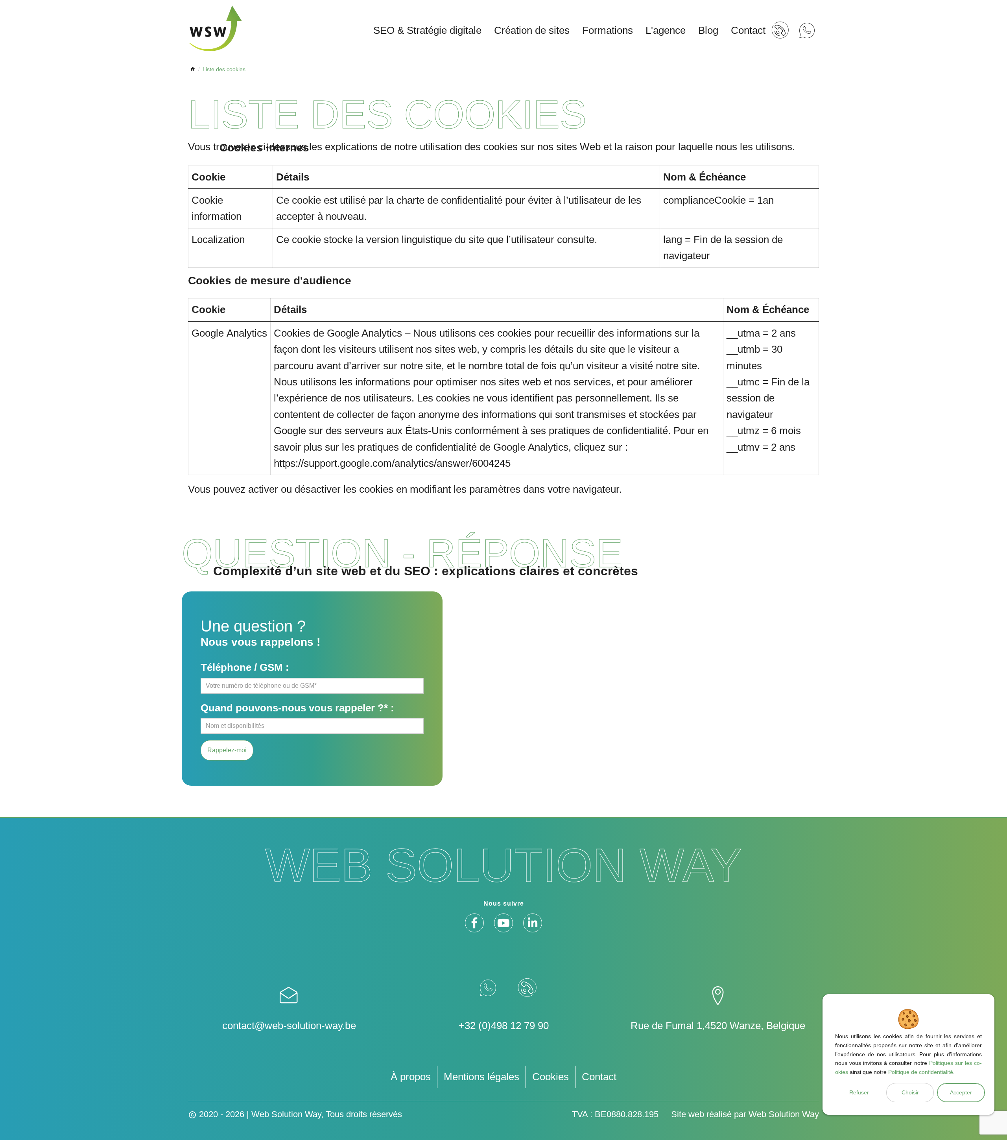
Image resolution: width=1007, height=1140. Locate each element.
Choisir (910, 1092)
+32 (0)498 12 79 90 (504, 1025)
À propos (411, 1076)
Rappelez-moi (227, 750)
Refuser (859, 1092)
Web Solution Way (784, 1114)
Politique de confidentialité (920, 1072)
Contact (599, 1076)
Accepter (961, 1092)
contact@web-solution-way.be (289, 1025)
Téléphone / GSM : (245, 667)
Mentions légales (481, 1076)
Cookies (550, 1076)
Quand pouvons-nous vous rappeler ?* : (297, 707)
